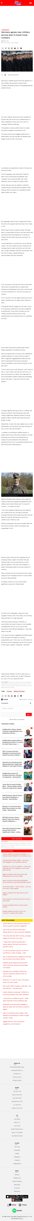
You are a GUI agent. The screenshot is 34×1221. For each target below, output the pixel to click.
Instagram (17, 1157)
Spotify (19, 1210)
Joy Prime (17, 1126)
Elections (17, 1191)
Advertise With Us (17, 1070)
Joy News (17, 1119)
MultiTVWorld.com (17, 1129)
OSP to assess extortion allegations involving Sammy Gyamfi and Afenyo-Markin (17, 958)
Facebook (17, 1150)
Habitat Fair (17, 1178)
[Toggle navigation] (30, 3)
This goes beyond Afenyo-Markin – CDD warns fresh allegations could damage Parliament (16, 862)
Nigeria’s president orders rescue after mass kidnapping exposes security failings (15, 876)
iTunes (24, 1205)
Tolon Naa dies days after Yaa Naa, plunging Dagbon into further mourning (17, 937)
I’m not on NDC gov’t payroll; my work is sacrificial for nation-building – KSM (15, 952)
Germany (9, 691)
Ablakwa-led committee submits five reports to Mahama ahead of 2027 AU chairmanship (15, 974)
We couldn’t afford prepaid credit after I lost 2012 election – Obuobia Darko (17, 987)
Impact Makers (17, 1181)
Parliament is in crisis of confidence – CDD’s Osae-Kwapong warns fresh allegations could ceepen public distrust (17, 869)
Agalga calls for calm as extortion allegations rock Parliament (13, 1023)
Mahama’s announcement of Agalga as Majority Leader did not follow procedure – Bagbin (16, 1007)
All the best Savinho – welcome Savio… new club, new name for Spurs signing (17, 888)
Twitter (17, 1153)
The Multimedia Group (17, 1067)
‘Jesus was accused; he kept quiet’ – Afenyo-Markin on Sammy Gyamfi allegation (17, 931)
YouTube (17, 1147)
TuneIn (13, 1205)
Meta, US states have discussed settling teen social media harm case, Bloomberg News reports (17, 882)
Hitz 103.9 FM (17, 1098)
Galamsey (17, 1184)
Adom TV (17, 1122)
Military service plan (19, 691)
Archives (17, 1188)
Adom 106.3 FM (17, 1095)
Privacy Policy (17, 1080)
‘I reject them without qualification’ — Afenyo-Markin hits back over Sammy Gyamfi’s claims (15, 944)
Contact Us (17, 1073)
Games (17, 1174)
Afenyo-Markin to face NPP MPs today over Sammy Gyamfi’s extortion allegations (16, 925)
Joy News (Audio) (17, 1136)
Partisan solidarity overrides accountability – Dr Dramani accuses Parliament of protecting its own (17, 855)
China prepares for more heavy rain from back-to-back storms (17, 900)
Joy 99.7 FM (17, 1091)
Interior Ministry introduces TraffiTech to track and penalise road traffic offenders (16, 993)
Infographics (17, 1163)
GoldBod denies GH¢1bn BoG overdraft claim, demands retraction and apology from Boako (15, 965)
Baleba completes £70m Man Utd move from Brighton (15, 894)
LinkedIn (17, 1160)
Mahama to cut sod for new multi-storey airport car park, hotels (16, 981)
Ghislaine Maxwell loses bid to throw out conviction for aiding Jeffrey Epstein (14, 913)
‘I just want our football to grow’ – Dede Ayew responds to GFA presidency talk (15, 1000)
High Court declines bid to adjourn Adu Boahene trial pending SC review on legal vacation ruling (16, 1015)
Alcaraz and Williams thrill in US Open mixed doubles (15, 906)
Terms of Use (17, 1077)
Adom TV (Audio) (17, 1132)
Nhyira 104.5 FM (17, 1108)
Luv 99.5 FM (17, 1105)
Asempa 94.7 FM (17, 1101)
